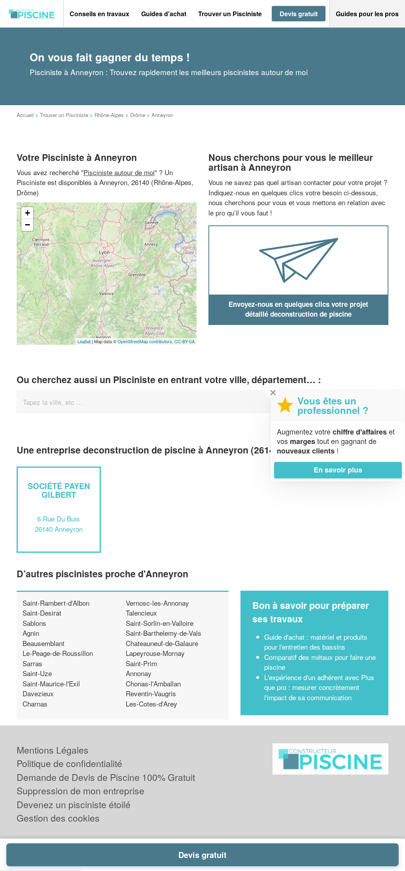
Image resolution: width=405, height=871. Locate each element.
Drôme (137, 115)
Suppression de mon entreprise (80, 790)
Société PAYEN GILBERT (59, 490)
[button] (99, 14)
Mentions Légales (53, 749)
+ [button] (27, 213)
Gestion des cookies (58, 817)
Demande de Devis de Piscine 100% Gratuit (106, 777)
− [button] (27, 225)
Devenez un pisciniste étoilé (74, 804)
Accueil (25, 115)
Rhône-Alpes (109, 115)
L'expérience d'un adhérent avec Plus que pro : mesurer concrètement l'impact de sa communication (319, 687)
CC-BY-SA (184, 341)
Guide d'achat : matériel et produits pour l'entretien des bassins (315, 642)
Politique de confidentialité (69, 763)
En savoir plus (338, 470)
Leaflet (84, 341)
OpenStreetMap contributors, (145, 341)
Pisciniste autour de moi (119, 172)
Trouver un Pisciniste (64, 115)
